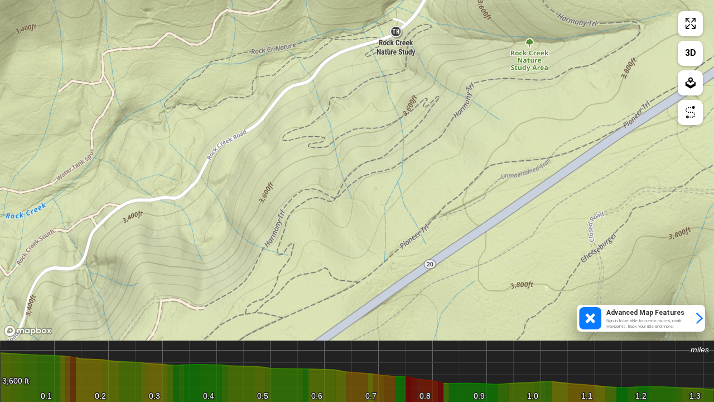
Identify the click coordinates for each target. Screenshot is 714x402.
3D (690, 52)
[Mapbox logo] (27, 330)
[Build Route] (690, 112)
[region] (357, 170)
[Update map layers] (690, 82)
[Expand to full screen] (690, 23)
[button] (641, 318)
